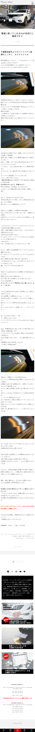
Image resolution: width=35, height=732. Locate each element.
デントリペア (4, 534)
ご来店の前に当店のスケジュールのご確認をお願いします (17, 698)
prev (15, 546)
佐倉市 (19, 536)
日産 (27, 536)
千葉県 (23, 536)
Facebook (28, 538)
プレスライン (19, 534)
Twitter (32, 538)
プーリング (25, 534)
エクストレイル (12, 534)
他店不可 (16, 536)
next (19, 546)
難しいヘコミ (31, 536)
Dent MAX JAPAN (18, 723)
